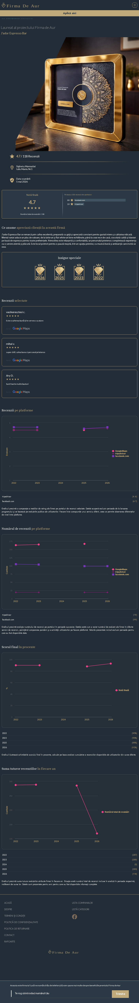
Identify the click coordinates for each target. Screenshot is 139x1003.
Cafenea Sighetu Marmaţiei (13, 18)
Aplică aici (69, 13)
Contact (9, 935)
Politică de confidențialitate (21, 922)
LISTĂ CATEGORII (80, 909)
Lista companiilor (82, 903)
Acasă (3, 18)
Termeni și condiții (14, 915)
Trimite (120, 994)
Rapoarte (9, 941)
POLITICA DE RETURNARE (16, 928)
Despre (8, 909)
